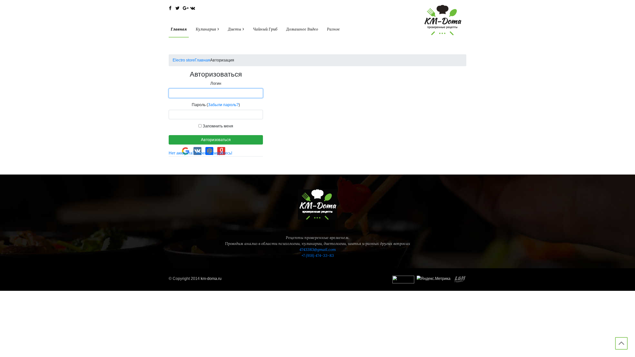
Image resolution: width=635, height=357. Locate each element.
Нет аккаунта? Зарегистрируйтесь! (200, 153)
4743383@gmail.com (317, 249)
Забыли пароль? (223, 105)
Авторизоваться (216, 140)
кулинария (206, 29)
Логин (215, 83)
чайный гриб (265, 29)
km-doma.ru (211, 278)
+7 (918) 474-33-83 (317, 255)
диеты (235, 29)
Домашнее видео (302, 29)
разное (333, 29)
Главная (179, 29)
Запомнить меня (217, 126)
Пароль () (216, 105)
